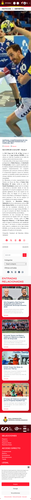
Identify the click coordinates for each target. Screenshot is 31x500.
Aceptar (15, 484)
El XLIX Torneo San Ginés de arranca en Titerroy (13, 368)
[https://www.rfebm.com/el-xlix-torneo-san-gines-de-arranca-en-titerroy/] (15, 358)
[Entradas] (14, 3)
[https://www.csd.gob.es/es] (7, 428)
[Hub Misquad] (24, 3)
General (19, 9)
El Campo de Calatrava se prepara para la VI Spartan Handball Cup (15, 399)
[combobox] (13, 255)
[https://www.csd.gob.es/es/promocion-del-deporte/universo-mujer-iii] (18, 428)
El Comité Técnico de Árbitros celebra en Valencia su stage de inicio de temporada (14, 337)
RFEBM (8, 3)
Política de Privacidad (17, 496)
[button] (28, 467)
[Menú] (29, 3)
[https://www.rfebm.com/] (3, 3)
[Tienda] (18, 3)
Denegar (15, 488)
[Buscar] (24, 255)
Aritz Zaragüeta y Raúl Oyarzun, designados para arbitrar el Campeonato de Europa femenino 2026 (15, 304)
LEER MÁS (6, 315)
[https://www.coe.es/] (26, 429)
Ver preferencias (15, 493)
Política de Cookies (8, 496)
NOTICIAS (6, 9)
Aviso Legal (24, 496)
